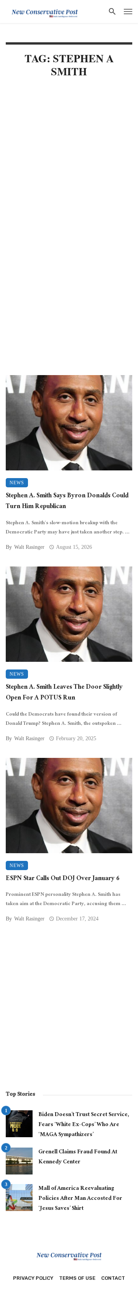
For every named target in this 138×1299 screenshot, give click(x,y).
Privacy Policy (33, 1278)
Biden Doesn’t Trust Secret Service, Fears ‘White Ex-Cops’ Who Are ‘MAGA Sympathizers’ (83, 1125)
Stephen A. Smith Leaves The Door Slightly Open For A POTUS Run (64, 693)
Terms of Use (77, 1278)
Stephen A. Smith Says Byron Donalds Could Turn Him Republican (67, 502)
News (17, 482)
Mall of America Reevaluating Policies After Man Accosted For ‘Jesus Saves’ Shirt (80, 1199)
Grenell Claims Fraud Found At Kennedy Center (77, 1157)
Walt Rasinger (29, 547)
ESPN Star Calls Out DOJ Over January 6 (63, 879)
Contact (113, 1278)
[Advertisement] (69, 161)
